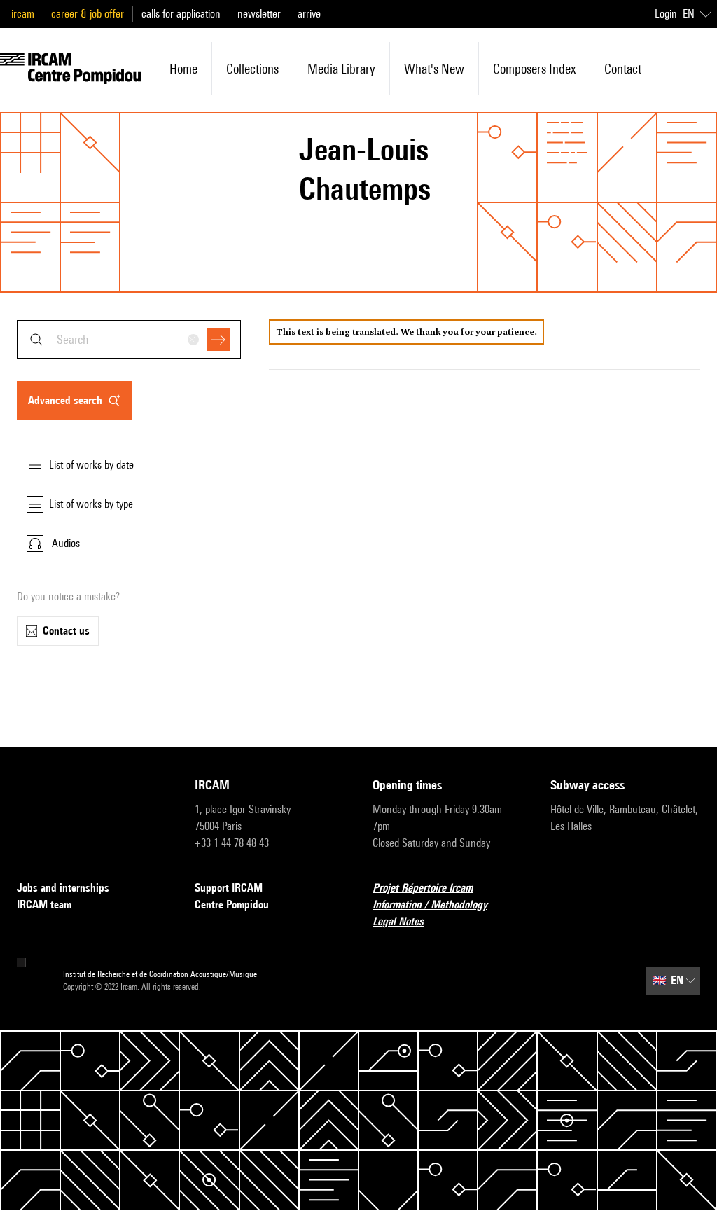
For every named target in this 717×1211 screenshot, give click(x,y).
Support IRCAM (229, 887)
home (183, 68)
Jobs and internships (63, 887)
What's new (434, 68)
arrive (309, 13)
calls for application (181, 13)
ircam (22, 13)
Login (666, 13)
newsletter (259, 13)
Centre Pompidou (232, 904)
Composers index (534, 68)
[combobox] (129, 339)
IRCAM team (44, 904)
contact (622, 68)
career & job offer (87, 13)
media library (341, 68)
